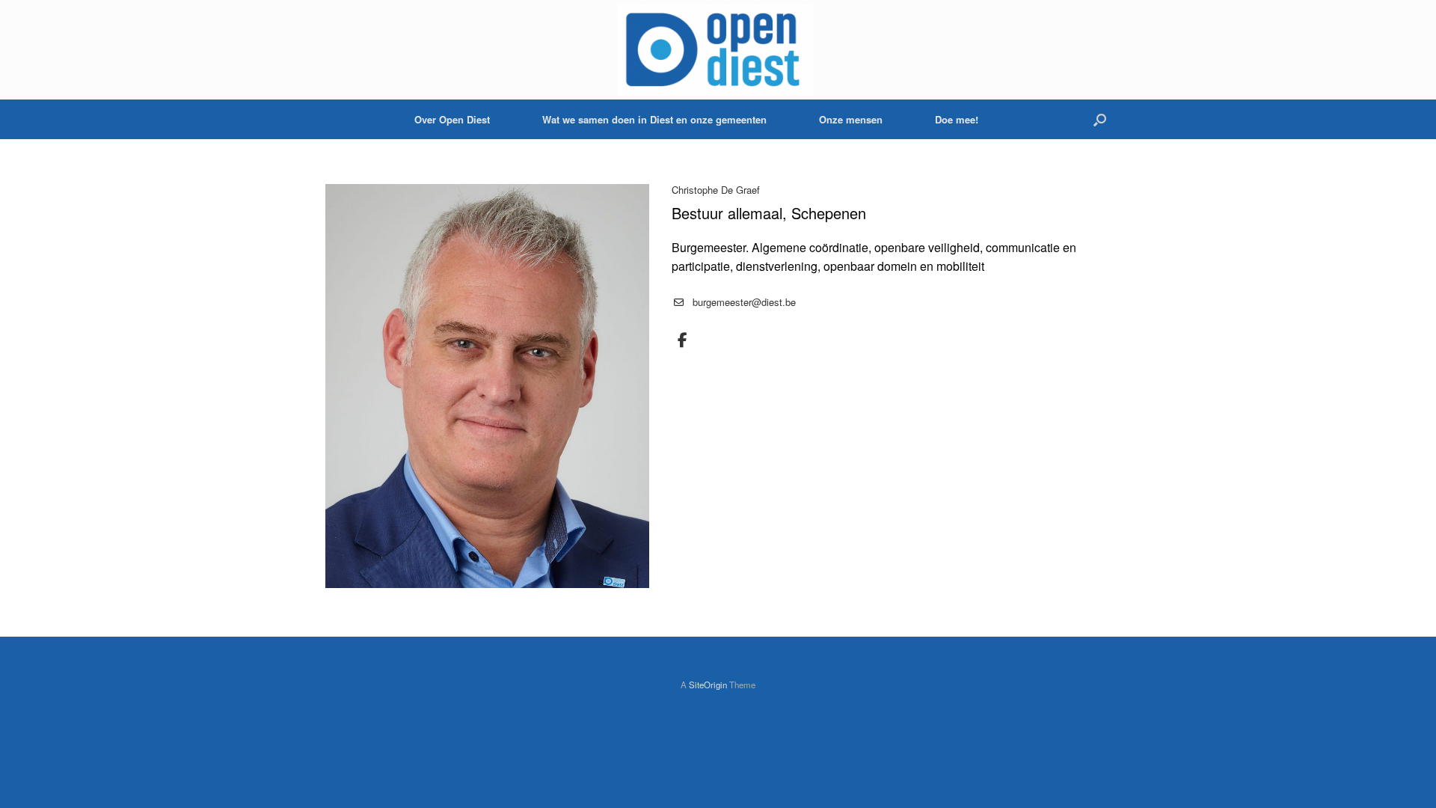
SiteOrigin (708, 685)
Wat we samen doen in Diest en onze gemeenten (654, 119)
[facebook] (683, 340)
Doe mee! (956, 119)
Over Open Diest (452, 119)
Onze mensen (851, 119)
